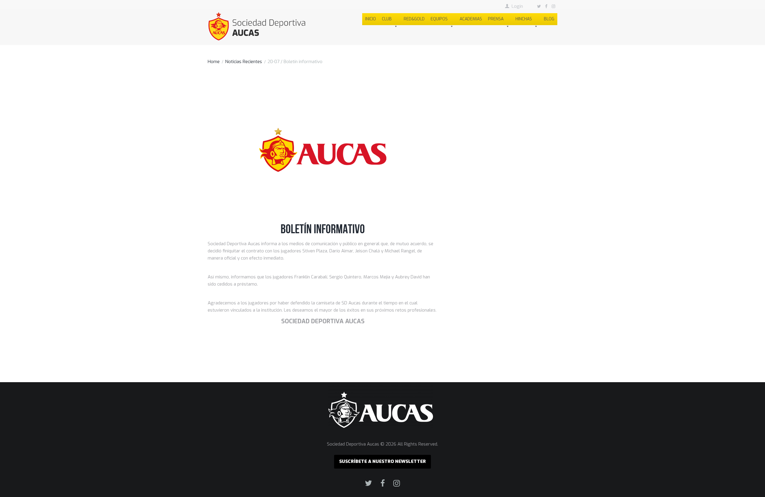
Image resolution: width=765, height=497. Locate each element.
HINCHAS (523, 19)
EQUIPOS (439, 19)
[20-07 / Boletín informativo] (323, 150)
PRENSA (496, 19)
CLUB (387, 19)
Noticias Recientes (243, 62)
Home (214, 62)
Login (517, 6)
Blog (549, 19)
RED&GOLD (414, 19)
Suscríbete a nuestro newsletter (382, 461)
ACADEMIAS (471, 19)
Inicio (370, 19)
